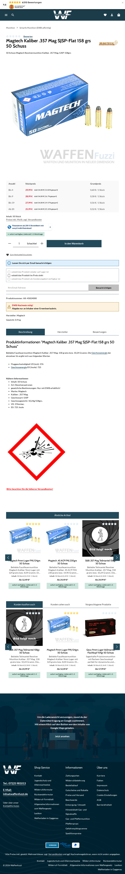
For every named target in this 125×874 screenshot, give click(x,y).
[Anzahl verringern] (9, 243)
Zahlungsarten (72, 775)
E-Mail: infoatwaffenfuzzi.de (15, 792)
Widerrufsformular (43, 789)
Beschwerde (71, 800)
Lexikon (38, 813)
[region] (63, 117)
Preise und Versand (75, 795)
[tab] (25, 332)
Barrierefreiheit (104, 804)
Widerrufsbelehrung (75, 780)
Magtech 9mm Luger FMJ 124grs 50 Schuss (24, 562)
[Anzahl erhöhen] (41, 243)
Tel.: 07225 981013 (14, 783)
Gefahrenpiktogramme (76, 828)
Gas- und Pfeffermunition (78, 818)
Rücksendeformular (43, 794)
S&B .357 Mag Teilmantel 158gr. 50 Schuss (100, 562)
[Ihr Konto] (112, 15)
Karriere (101, 775)
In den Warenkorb (74, 243)
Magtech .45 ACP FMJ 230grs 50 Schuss (62, 562)
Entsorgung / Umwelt (76, 804)
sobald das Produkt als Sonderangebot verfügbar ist (35, 279)
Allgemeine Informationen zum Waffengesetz (46, 806)
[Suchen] (13, 15)
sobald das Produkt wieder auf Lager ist (30, 272)
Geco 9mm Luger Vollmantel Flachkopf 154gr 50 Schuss (100, 651)
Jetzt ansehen (62, 736)
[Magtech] (108, 43)
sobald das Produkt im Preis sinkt (27, 275)
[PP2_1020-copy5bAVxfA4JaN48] (63, 117)
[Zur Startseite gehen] (62, 15)
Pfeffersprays (72, 823)
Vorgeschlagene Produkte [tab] (98, 604)
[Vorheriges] (8, 557)
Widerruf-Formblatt (44, 799)
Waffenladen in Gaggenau (46, 818)
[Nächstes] (116, 557)
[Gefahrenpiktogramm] (36, 451)
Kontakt (38, 775)
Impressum (102, 785)
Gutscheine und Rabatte (77, 790)
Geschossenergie (99, 353)
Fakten (100, 780)
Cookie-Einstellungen (107, 795)
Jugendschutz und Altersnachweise (42, 782)
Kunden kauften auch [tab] (24, 604)
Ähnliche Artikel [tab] (62, 515)
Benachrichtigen (103, 287)
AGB (99, 800)
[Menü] (6, 15)
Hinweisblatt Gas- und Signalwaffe (76, 811)
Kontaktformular (11, 806)
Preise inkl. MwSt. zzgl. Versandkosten (24, 219)
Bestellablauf (72, 785)
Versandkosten (55, 854)
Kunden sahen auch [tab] (60, 604)
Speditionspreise (73, 833)
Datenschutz (103, 790)
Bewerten (28, 36)
